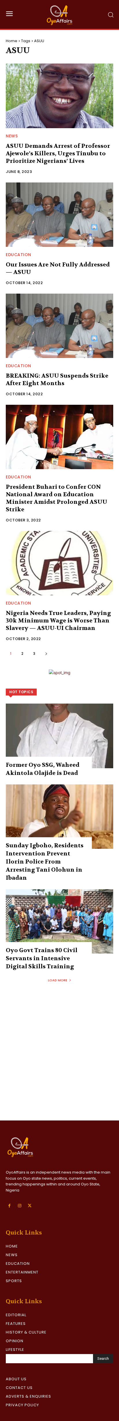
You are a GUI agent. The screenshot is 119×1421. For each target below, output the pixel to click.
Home (11, 41)
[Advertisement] (59, 1058)
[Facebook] (9, 1205)
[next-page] (46, 653)
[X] (29, 1205)
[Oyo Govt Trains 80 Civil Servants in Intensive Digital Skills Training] (59, 921)
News (12, 136)
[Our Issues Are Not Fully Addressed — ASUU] (59, 214)
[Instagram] (19, 1205)
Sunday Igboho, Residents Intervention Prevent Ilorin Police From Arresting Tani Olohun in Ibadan (44, 861)
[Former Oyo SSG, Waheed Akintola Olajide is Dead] (59, 736)
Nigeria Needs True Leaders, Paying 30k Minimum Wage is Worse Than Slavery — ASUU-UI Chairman (58, 620)
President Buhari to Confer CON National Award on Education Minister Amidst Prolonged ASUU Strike (56, 498)
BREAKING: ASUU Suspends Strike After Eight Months (57, 379)
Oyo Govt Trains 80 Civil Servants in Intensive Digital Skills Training (41, 958)
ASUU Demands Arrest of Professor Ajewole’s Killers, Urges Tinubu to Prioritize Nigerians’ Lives (58, 153)
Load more (57, 980)
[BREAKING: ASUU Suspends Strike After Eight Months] (59, 326)
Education (18, 255)
